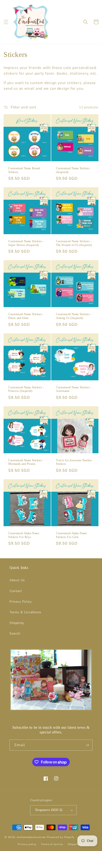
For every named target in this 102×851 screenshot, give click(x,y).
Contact (15, 591)
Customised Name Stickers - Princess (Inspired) (26, 389)
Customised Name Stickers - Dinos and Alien (26, 316)
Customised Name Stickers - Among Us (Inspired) (74, 316)
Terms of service (52, 844)
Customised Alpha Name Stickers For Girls (71, 535)
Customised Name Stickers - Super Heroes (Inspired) (26, 243)
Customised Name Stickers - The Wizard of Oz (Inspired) (74, 243)
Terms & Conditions (25, 612)
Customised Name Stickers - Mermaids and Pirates (26, 462)
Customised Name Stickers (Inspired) (73, 170)
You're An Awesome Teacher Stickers (74, 462)
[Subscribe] (87, 745)
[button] (6, 22)
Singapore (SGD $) (49, 810)
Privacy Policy (20, 601)
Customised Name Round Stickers (24, 170)
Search (14, 633)
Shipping (16, 623)
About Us (17, 580)
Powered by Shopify (60, 837)
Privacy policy (27, 844)
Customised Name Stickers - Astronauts (74, 389)
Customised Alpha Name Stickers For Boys (23, 535)
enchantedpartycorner (31, 837)
